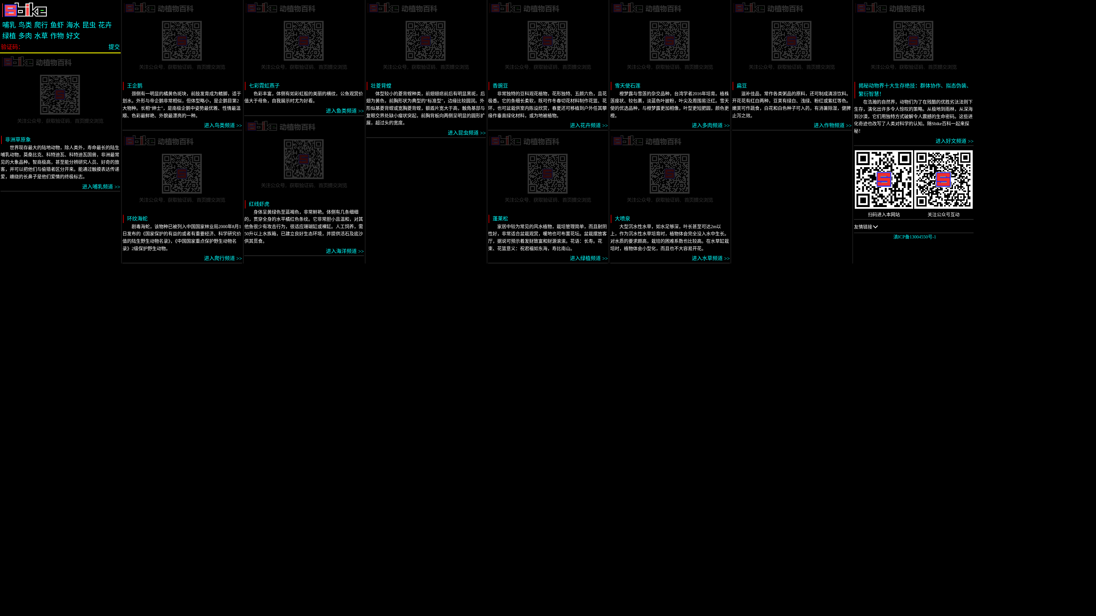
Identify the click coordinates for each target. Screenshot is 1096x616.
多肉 (25, 36)
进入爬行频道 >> (223, 258)
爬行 (41, 25)
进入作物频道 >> (833, 125)
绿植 (9, 36)
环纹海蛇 (137, 219)
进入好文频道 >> (955, 141)
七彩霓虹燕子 (264, 86)
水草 (41, 36)
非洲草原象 (18, 140)
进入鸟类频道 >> (223, 125)
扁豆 (742, 86)
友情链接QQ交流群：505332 (873, 228)
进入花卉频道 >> (589, 125)
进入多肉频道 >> (711, 125)
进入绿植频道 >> (589, 258)
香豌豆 (500, 86)
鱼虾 (57, 25)
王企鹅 (134, 86)
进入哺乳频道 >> (101, 187)
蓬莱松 (500, 219)
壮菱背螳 (381, 86)
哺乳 (9, 25)
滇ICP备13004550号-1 (914, 236)
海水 (73, 25)
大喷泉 (622, 219)
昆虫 (89, 25)
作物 (57, 36)
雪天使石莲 (627, 86)
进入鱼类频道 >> (345, 111)
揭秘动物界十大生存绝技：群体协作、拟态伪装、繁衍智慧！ (915, 90)
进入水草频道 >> (711, 258)
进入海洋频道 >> (345, 251)
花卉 (105, 25)
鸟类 (25, 25)
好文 (73, 36)
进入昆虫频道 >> (467, 133)
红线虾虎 (259, 204)
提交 (114, 47)
